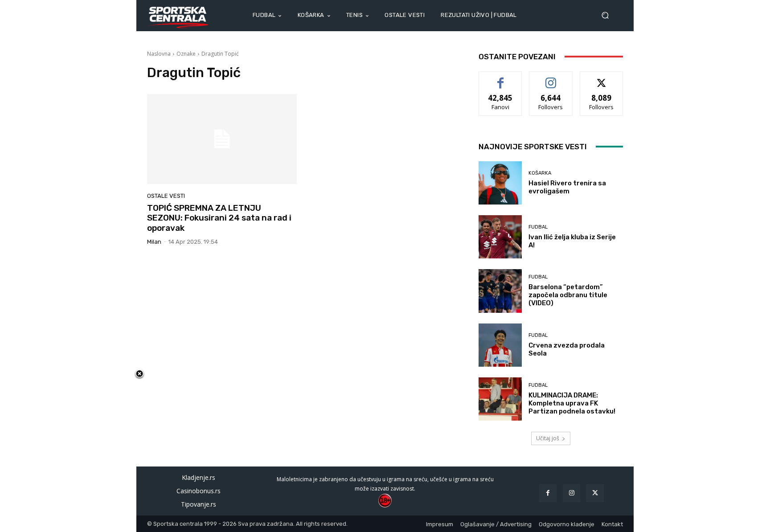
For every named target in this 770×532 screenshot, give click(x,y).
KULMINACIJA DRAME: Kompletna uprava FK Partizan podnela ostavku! (571, 403)
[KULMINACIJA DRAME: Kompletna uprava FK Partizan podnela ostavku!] (500, 399)
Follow (551, 78)
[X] (595, 493)
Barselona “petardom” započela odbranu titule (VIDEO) (567, 295)
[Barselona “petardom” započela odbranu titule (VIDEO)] (500, 290)
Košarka (539, 173)
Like (501, 78)
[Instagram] (571, 493)
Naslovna (159, 53)
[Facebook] (548, 493)
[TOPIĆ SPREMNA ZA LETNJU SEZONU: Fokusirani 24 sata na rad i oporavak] (222, 139)
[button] (608, 15)
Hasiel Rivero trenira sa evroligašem (567, 187)
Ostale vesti (166, 196)
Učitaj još (547, 438)
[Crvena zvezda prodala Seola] (500, 345)
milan (154, 241)
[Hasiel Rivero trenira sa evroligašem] (500, 183)
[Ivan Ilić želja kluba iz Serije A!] (500, 236)
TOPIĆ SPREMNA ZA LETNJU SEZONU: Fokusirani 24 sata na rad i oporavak (219, 218)
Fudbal (538, 227)
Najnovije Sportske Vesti (533, 146)
